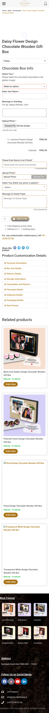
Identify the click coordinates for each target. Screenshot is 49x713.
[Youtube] (17, 681)
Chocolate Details (15, 289)
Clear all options (14, 150)
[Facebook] (4, 681)
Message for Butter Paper (13, 194)
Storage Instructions (16, 279)
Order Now (11, 384)
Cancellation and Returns (18, 284)
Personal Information (17, 263)
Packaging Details (15, 300)
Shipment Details (15, 295)
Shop (9, 11)
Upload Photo (9, 173)
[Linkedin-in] (24, 681)
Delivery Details (14, 273)
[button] (24, 187)
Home (4, 11)
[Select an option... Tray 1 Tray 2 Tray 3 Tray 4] (24, 86)
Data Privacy (12, 305)
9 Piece (7, 61)
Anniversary (17, 11)
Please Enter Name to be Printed (17, 160)
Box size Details (14, 268)
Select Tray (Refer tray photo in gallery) (20, 183)
